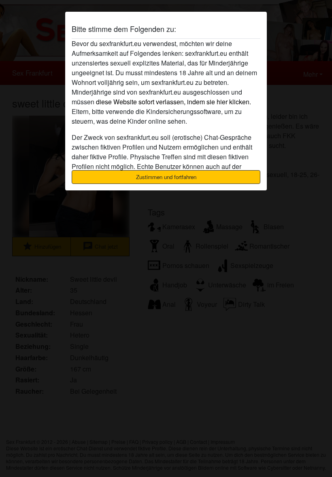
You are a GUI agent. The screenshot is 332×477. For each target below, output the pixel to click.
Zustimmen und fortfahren (166, 177)
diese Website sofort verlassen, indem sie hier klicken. (173, 101)
